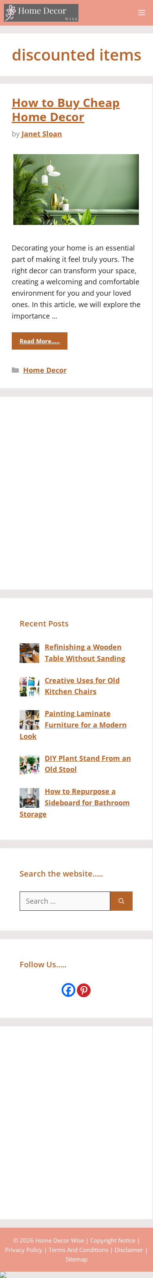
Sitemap (76, 1259)
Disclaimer (129, 1250)
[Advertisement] (76, 493)
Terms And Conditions (78, 1250)
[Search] (121, 901)
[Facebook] (68, 990)
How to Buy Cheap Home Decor (66, 109)
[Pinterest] (84, 990)
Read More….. (40, 341)
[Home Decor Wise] (41, 13)
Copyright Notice (112, 1240)
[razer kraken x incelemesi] (76, 1275)
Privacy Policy (23, 1250)
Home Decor (45, 370)
